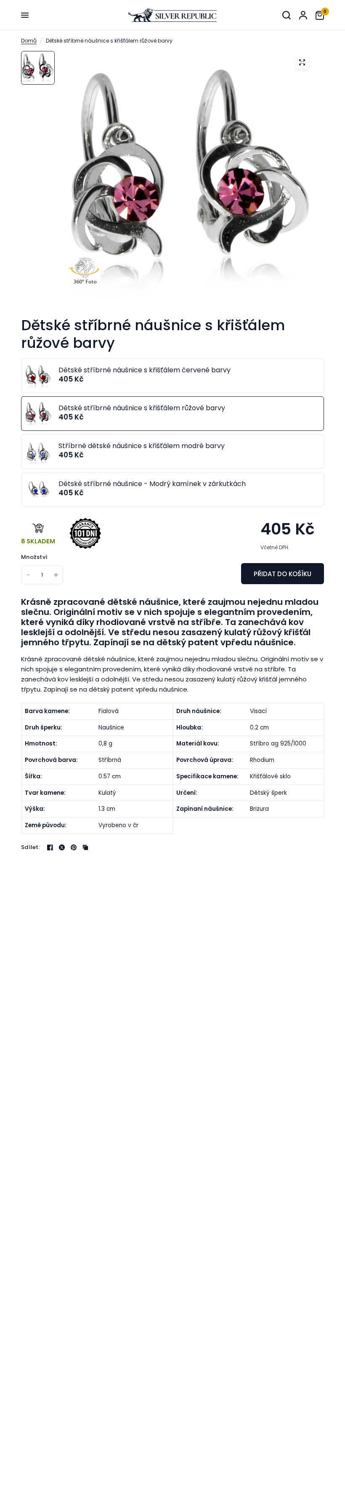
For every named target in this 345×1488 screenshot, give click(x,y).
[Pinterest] (74, 847)
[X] (62, 847)
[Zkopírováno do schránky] (85, 847)
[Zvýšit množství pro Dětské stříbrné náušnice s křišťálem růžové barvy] (56, 575)
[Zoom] (302, 62)
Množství (34, 557)
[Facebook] (50, 847)
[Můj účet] (303, 15)
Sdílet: (30, 847)
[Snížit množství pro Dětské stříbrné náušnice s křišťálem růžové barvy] (28, 575)
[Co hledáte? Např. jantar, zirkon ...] (286, 15)
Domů (29, 40)
